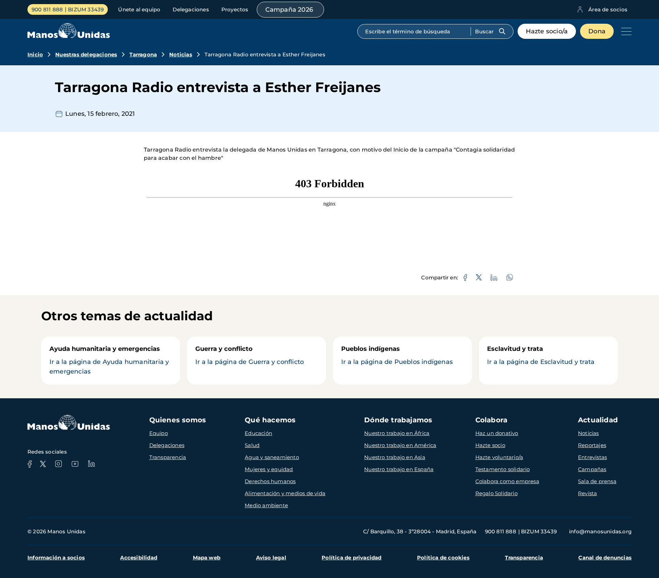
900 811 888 (47, 9)
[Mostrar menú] (625, 31)
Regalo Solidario (496, 493)
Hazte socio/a (547, 31)
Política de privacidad (351, 557)
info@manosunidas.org (600, 531)
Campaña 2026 (289, 9)
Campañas (592, 469)
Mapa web (207, 557)
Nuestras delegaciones (86, 54)
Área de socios (607, 9)
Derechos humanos (270, 481)
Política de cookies (443, 557)
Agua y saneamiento (272, 457)
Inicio (35, 54)
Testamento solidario (502, 469)
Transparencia (167, 457)
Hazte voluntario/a (499, 457)
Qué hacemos (270, 420)
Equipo (158, 433)
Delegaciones (191, 9)
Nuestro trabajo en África (396, 433)
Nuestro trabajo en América (400, 445)
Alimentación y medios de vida (285, 493)
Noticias (180, 54)
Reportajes (592, 445)
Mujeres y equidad (269, 469)
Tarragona (143, 54)
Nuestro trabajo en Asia (394, 457)
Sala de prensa (597, 481)
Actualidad (598, 420)
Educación (258, 433)
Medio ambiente (266, 505)
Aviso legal (271, 557)
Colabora (491, 420)
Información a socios (56, 557)
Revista (587, 493)
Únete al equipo (139, 9)
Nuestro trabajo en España (398, 469)
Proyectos (234, 9)
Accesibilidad (138, 557)
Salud (252, 445)
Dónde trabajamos (398, 420)
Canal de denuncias (605, 557)
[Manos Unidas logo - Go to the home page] (68, 36)
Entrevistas (592, 457)
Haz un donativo (496, 433)
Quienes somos (177, 420)
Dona (596, 31)
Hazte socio (490, 445)
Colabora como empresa (507, 481)
